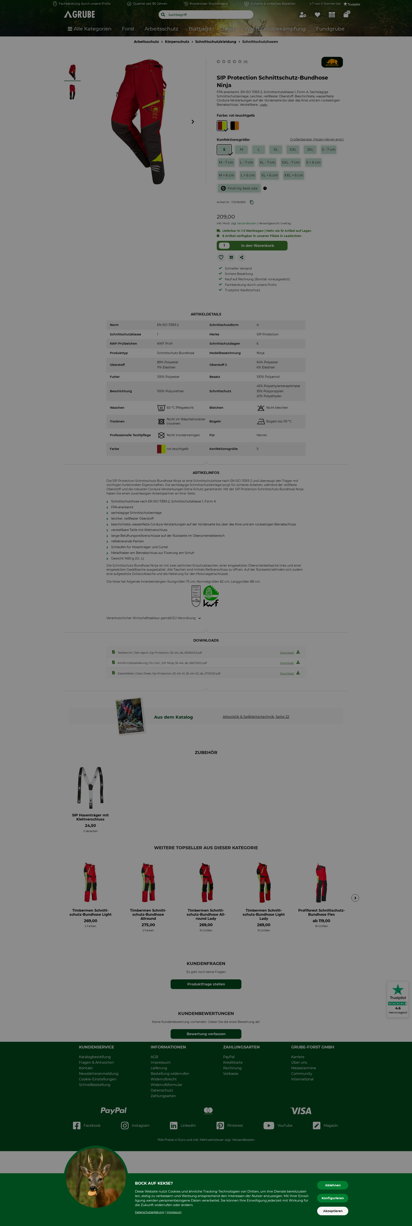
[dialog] (206, 613)
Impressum (174, 1212)
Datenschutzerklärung (149, 1212)
